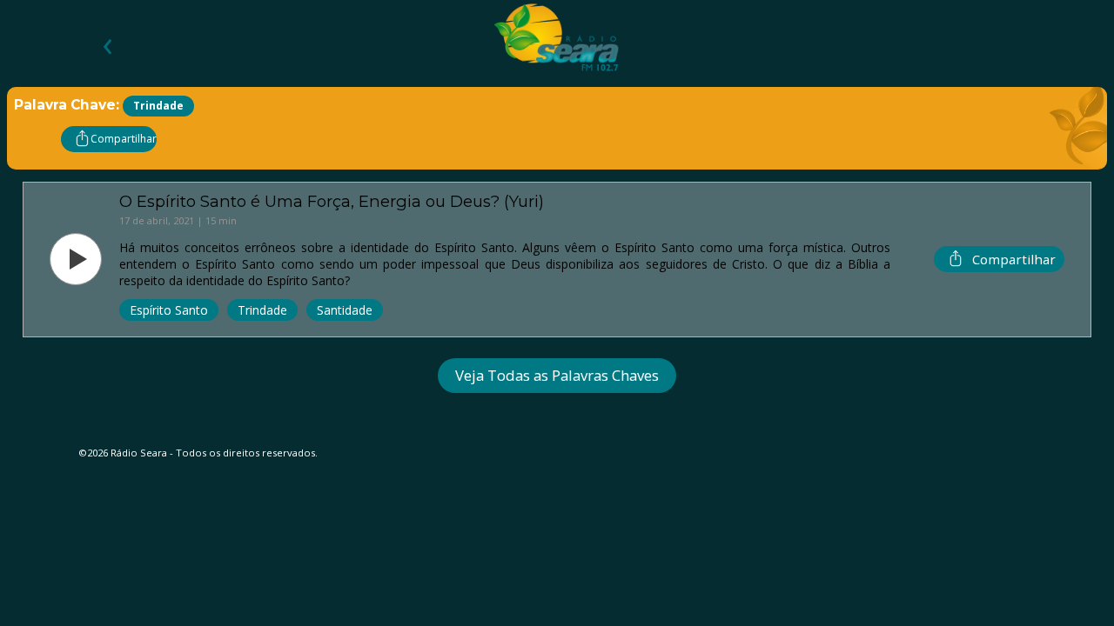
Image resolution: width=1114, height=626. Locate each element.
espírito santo (169, 310)
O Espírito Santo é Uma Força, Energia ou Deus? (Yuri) (331, 201)
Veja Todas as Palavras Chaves (557, 375)
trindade (262, 310)
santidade (344, 310)
